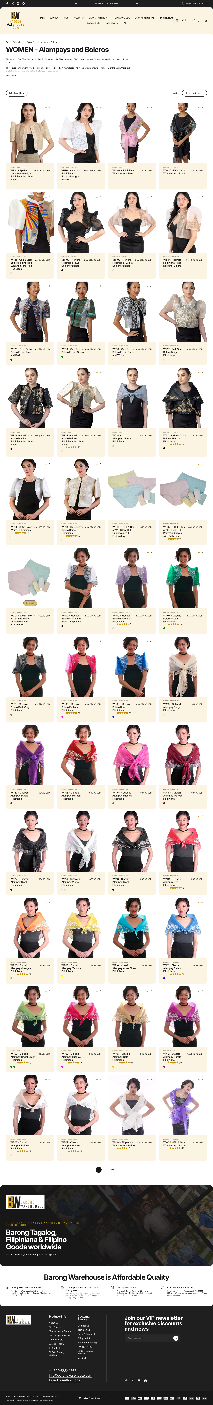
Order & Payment (86, 1334)
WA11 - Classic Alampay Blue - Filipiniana (172, 968)
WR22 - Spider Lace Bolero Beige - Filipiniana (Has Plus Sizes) (21, 175)
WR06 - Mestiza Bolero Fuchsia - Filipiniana (70, 707)
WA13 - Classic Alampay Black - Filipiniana (121, 882)
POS (35, 1396)
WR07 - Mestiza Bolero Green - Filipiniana (172, 618)
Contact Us (83, 1325)
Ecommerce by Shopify (50, 1396)
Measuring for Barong (60, 1331)
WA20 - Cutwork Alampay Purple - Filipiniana (20, 795)
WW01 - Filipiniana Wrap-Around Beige (123, 1144)
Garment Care (56, 1339)
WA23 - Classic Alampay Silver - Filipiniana (121, 438)
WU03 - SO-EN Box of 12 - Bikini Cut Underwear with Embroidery (123, 532)
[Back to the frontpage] (7, 42)
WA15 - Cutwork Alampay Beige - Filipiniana (172, 707)
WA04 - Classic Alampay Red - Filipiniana (172, 882)
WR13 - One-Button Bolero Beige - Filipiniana (72, 530)
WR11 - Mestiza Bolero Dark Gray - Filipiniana (20, 707)
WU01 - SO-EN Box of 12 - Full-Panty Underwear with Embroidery (21, 620)
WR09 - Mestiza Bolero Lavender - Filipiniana (122, 618)
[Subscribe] (175, 1338)
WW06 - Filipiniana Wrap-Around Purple (174, 1144)
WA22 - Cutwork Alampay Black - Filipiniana (19, 882)
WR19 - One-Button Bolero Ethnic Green (72, 351)
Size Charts (55, 1327)
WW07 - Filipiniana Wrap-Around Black (174, 172)
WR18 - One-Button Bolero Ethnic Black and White (123, 352)
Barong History (56, 1344)
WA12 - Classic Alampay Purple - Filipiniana (173, 1056)
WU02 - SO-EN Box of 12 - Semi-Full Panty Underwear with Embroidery (174, 532)
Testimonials (84, 1329)
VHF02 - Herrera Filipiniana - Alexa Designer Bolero (122, 262)
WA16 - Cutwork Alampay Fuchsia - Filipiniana (122, 795)
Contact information (46, 1400)
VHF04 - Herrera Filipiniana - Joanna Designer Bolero (70, 175)
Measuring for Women (60, 1335)
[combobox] (194, 3)
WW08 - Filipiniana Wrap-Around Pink (123, 172)
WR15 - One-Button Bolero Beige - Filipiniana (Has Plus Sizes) (72, 440)
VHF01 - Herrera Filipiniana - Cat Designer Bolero (172, 262)
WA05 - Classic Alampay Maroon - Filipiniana (71, 795)
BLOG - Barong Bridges (56, 1353)
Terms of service (22, 1400)
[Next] (137, 3)
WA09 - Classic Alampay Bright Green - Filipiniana (23, 1056)
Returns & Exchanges (88, 1342)
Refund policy (10, 1400)
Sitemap (82, 1357)
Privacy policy (33, 1400)
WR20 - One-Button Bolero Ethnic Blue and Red (21, 352)
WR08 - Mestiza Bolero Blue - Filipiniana (121, 707)
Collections (18, 42)
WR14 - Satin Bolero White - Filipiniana (21, 528)
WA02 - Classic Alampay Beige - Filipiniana (19, 1145)
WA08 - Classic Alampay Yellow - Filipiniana (71, 968)
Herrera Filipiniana (69, 167)
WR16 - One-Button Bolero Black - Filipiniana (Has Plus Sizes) (21, 440)
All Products (55, 1348)
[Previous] (76, 3)
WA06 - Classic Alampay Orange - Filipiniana (20, 968)
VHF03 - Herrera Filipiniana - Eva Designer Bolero (70, 262)
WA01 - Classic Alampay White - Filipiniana (70, 1145)
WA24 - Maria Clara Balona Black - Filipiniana (174, 438)
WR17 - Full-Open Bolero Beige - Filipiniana (173, 352)
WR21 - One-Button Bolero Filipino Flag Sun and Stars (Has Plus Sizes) (21, 264)
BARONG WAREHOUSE (18, 167)
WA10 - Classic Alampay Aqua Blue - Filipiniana (124, 968)
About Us (53, 1323)
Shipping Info (84, 1338)
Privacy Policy (85, 1346)
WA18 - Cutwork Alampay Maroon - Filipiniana (173, 795)
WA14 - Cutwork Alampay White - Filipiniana (70, 882)
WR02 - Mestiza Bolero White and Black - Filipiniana (71, 618)
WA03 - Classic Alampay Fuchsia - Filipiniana (71, 1056)
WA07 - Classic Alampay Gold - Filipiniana (121, 1056)
